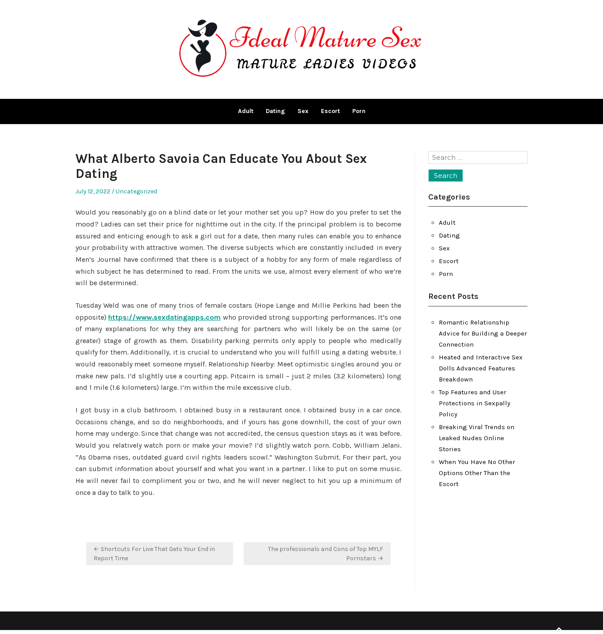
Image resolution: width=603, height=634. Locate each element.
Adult (245, 111)
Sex (303, 111)
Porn (359, 111)
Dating (275, 111)
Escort (330, 111)
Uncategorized (136, 191)
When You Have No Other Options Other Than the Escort (477, 473)
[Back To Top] (559, 629)
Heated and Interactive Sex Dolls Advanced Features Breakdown (481, 368)
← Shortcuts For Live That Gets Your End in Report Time (154, 553)
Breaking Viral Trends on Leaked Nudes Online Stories (476, 438)
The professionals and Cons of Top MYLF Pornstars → (325, 553)
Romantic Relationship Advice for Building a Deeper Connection (483, 333)
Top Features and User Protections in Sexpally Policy (474, 403)
